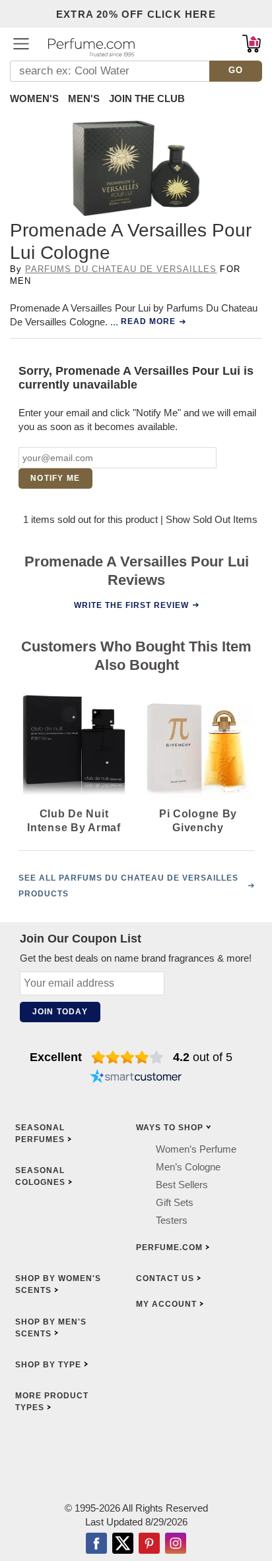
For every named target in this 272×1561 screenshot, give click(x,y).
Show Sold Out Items (211, 519)
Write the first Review (131, 604)
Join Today (60, 1011)
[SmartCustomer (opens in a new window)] (136, 1078)
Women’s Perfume (196, 1149)
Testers (171, 1220)
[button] (21, 43)
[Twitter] (122, 1544)
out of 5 (202, 1057)
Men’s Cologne (188, 1166)
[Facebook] (96, 1544)
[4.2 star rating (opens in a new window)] (128, 1057)
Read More (148, 321)
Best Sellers (182, 1184)
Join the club (147, 98)
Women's (34, 98)
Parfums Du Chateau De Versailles (121, 269)
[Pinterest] (149, 1544)
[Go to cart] (251, 43)
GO (236, 70)
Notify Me (55, 478)
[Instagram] (175, 1544)
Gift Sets (174, 1202)
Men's (84, 98)
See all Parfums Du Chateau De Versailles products (128, 885)
